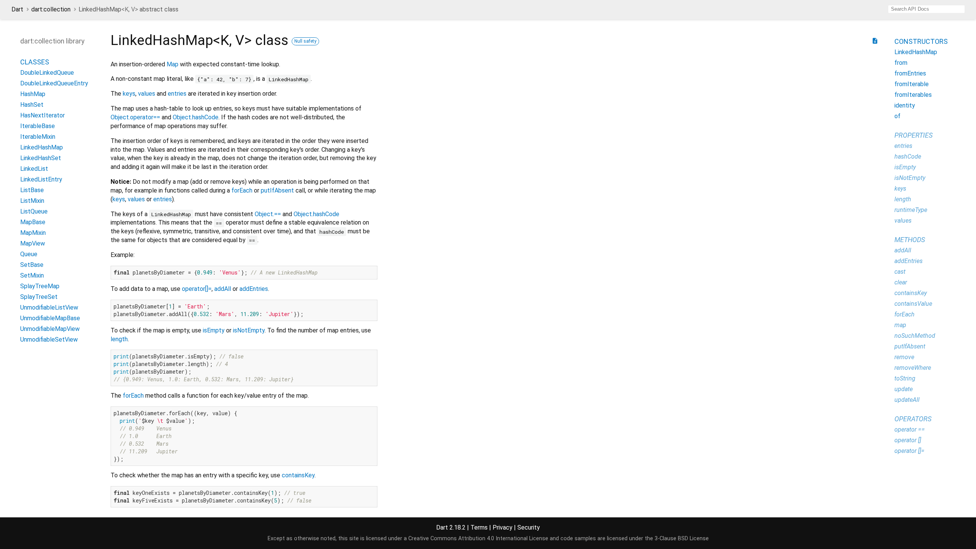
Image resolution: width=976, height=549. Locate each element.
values (146, 93)
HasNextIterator (42, 115)
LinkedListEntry (41, 179)
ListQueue (34, 211)
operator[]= (197, 288)
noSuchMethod (914, 335)
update (903, 389)
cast (899, 271)
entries (177, 93)
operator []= (909, 450)
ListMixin (32, 200)
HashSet (31, 104)
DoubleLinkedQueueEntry (54, 83)
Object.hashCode (195, 117)
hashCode (907, 156)
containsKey (298, 475)
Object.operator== (135, 117)
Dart (17, 9)
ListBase (32, 190)
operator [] (907, 440)
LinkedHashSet (40, 158)
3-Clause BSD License (682, 538)
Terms (479, 527)
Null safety (305, 41)
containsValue (913, 303)
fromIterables (913, 94)
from (900, 62)
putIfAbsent (277, 190)
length (119, 339)
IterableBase (37, 126)
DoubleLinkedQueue (47, 72)
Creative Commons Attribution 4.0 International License (478, 538)
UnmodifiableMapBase (50, 318)
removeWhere (912, 367)
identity (904, 105)
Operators (912, 419)
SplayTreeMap (39, 286)
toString (904, 378)
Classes (34, 62)
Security (528, 527)
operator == (909, 429)
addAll (222, 288)
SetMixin (32, 275)
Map (172, 64)
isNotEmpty (249, 330)
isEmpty (214, 330)
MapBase (32, 222)
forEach (241, 190)
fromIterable (911, 84)
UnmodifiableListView (49, 307)
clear (900, 282)
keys (129, 93)
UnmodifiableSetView (49, 339)
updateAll (907, 399)
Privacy (502, 527)
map (900, 325)
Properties (913, 135)
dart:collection (51, 9)
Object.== (268, 214)
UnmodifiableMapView (50, 328)
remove (904, 357)
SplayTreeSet (39, 296)
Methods (909, 240)
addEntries (253, 288)
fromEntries (910, 73)
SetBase (31, 264)
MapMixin (33, 232)
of (897, 116)
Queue (28, 254)
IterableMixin (37, 136)
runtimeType (910, 210)
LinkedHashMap (41, 147)
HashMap (32, 94)
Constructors (921, 41)
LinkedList (34, 168)
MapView (32, 243)
